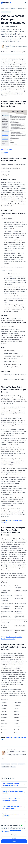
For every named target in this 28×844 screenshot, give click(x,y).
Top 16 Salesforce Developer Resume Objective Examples (10, 784)
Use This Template (6, 149)
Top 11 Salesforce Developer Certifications (10, 814)
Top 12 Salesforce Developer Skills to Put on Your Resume (12, 807)
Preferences (14, 834)
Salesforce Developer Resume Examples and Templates (10, 799)
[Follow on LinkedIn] (2, 759)
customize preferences (15, 830)
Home (2, 8)
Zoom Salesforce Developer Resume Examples (12, 792)
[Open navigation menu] (25, 2)
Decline (14, 838)
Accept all (14, 841)
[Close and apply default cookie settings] (25, 821)
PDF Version (4, 152)
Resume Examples (10, 8)
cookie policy (4, 831)
